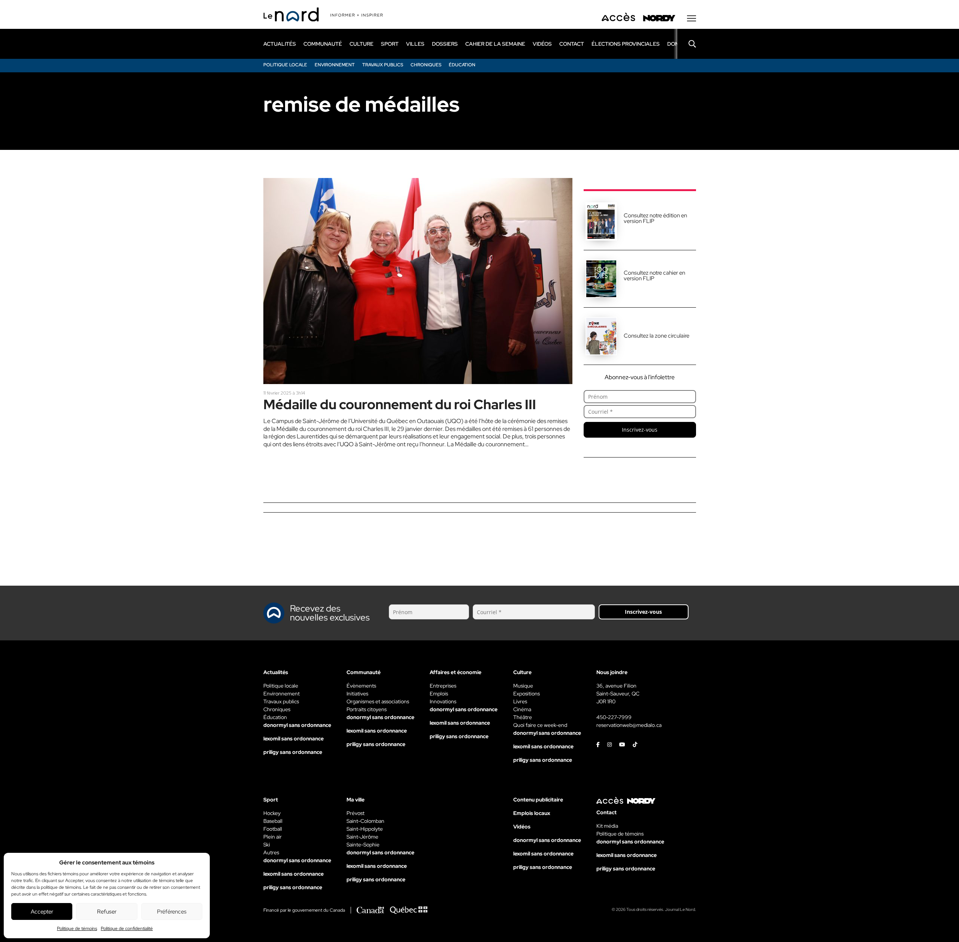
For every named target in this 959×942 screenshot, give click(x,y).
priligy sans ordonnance (292, 752)
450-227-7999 (614, 717)
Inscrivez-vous (639, 429)
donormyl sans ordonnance (297, 725)
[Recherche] (686, 43)
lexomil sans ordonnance (293, 738)
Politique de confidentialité (127, 929)
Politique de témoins (77, 929)
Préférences (172, 911)
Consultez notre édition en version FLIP (655, 218)
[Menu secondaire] (691, 18)
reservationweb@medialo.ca (629, 725)
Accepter (42, 911)
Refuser (107, 911)
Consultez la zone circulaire (656, 335)
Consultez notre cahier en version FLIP (654, 275)
